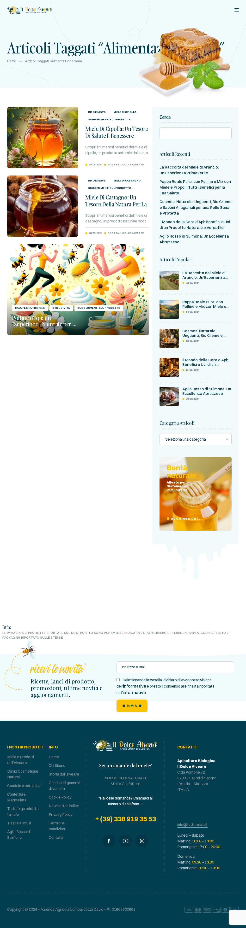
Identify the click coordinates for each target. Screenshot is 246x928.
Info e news (97, 112)
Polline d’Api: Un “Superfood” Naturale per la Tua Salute (44, 324)
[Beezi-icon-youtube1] (125, 841)
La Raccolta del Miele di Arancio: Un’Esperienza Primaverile (204, 275)
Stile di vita (61, 307)
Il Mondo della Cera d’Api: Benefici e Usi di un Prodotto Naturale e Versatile (205, 362)
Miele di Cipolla (124, 112)
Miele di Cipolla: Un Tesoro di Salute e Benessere (116, 132)
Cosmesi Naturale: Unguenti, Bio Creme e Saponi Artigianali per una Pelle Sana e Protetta (196, 207)
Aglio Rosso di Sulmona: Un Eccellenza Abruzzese (206, 391)
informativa (134, 686)
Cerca (165, 117)
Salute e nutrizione (30, 307)
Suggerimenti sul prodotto (109, 119)
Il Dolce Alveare (132, 164)
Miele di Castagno (127, 180)
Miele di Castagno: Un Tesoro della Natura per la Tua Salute (116, 204)
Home (11, 61)
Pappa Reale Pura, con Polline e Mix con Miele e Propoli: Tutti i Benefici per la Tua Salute (195, 187)
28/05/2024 (95, 164)
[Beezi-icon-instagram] (142, 841)
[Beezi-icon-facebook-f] (109, 841)
